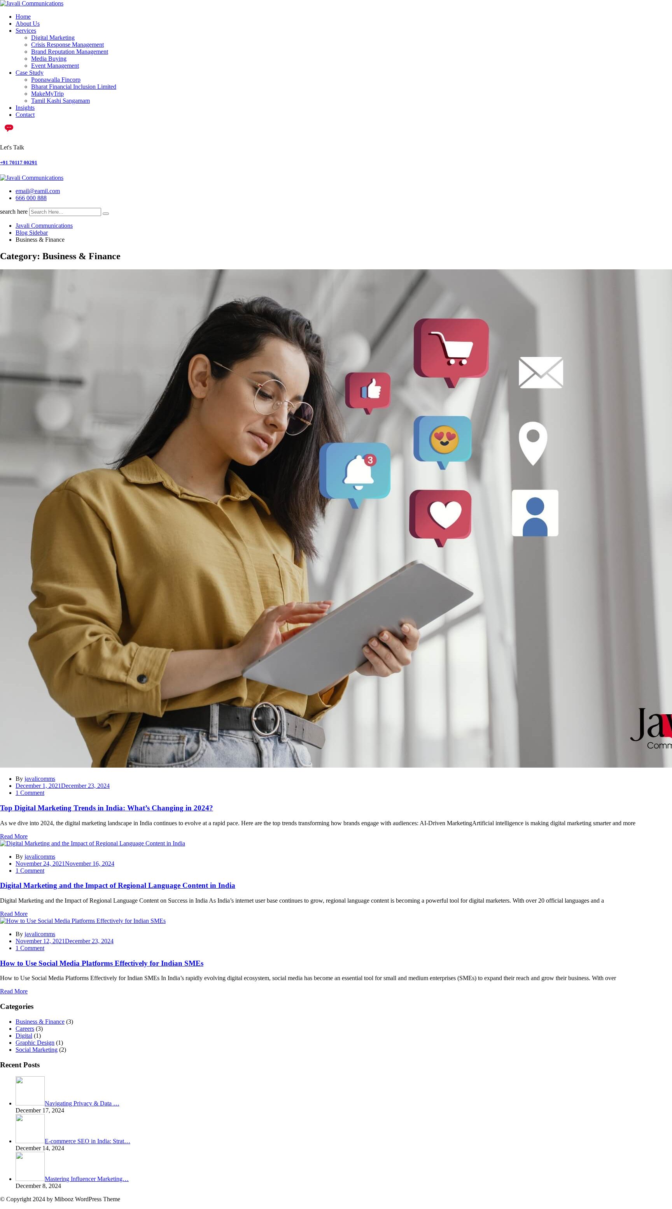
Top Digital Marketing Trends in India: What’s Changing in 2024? (106, 808)
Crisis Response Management (67, 44)
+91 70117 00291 (18, 162)
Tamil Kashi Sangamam (60, 100)
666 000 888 (31, 198)
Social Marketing (37, 1049)
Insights (25, 107)
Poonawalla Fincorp (55, 79)
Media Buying (48, 58)
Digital (24, 1035)
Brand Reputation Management (69, 51)
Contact (25, 114)
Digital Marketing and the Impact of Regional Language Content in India (117, 885)
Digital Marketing (53, 37)
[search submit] (106, 214)
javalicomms (39, 778)
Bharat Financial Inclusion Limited (73, 86)
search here (14, 211)
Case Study (30, 72)
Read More (14, 836)
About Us (28, 23)
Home (23, 16)
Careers (25, 1028)
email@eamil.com (38, 191)
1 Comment (30, 792)
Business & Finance (40, 1021)
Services (26, 30)
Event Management (55, 65)
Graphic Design (35, 1042)
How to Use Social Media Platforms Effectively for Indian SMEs (101, 963)
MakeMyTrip (47, 93)
